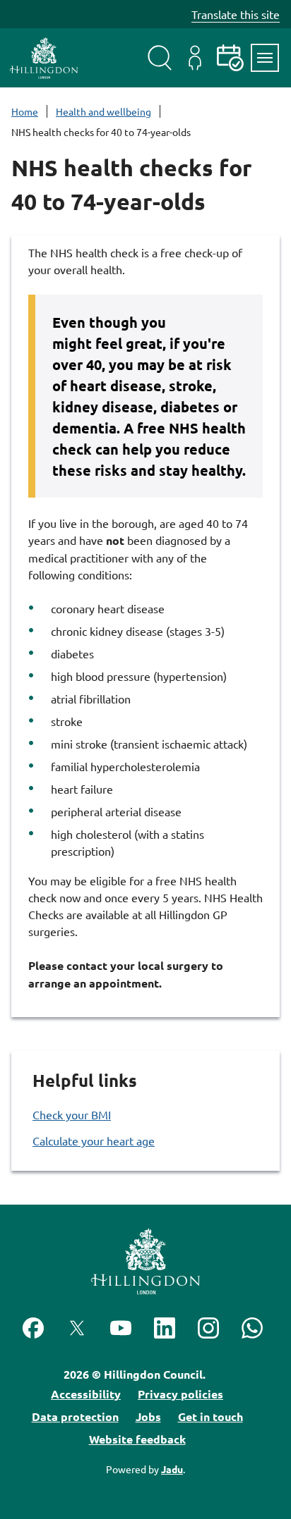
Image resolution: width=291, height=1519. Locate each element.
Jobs (148, 1416)
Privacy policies (180, 1393)
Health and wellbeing (103, 111)
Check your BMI (71, 1114)
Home (24, 111)
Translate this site (235, 14)
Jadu (172, 1469)
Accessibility (86, 1393)
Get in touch (210, 1416)
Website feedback (137, 1439)
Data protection (75, 1416)
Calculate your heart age (93, 1140)
